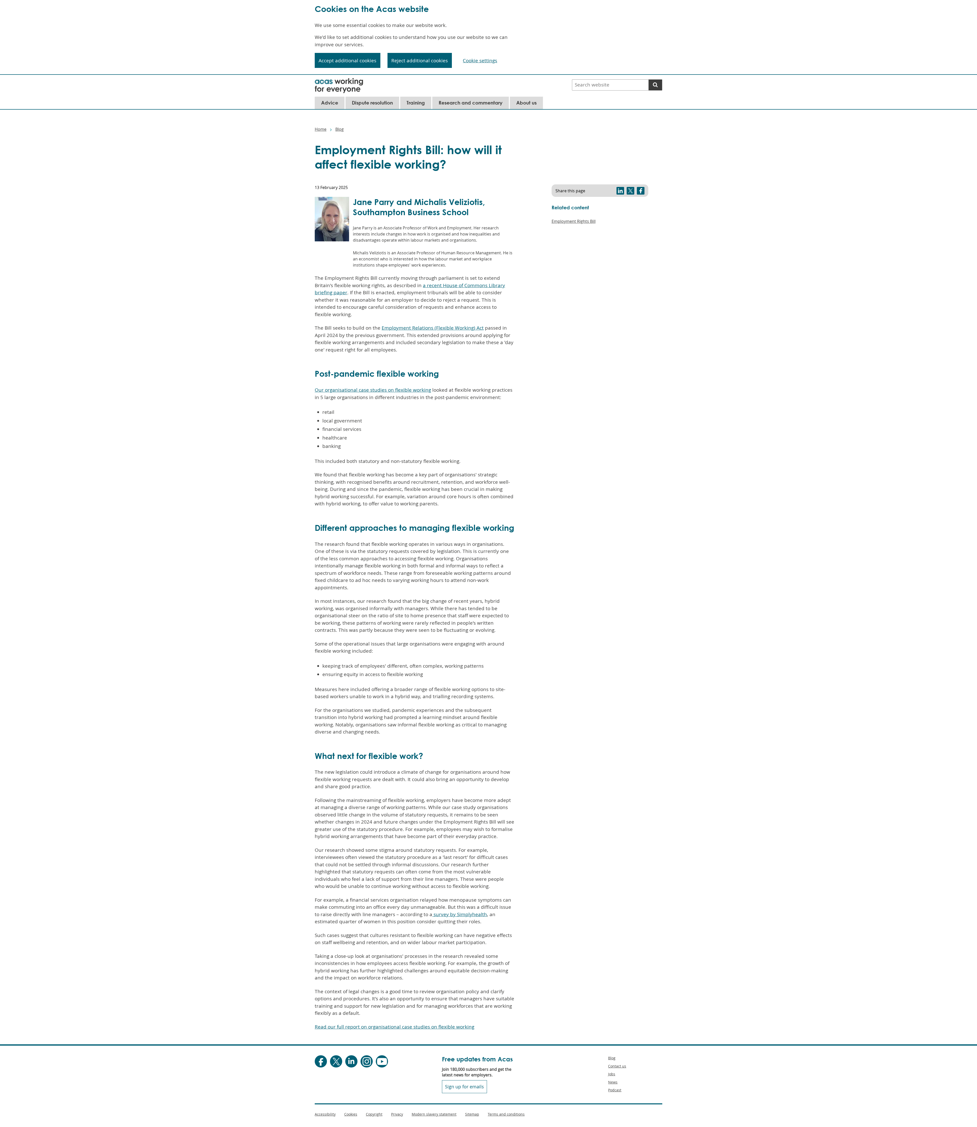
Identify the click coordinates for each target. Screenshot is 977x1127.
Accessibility (325, 1114)
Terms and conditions (506, 1114)
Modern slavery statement (434, 1114)
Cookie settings (480, 60)
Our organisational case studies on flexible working (373, 390)
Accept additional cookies (347, 60)
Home (320, 129)
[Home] (339, 81)
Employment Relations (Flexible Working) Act (433, 328)
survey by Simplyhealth (459, 914)
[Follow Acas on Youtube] (382, 1061)
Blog (339, 129)
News (612, 1082)
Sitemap (472, 1114)
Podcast (614, 1090)
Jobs (611, 1074)
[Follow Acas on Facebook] (321, 1061)
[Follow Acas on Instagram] (367, 1061)
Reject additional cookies (419, 60)
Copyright (374, 1114)
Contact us (617, 1066)
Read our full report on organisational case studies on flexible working (394, 1026)
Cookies (350, 1114)
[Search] (655, 85)
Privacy (397, 1114)
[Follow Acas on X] (336, 1061)
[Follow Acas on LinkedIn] (351, 1061)
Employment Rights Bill (574, 221)
